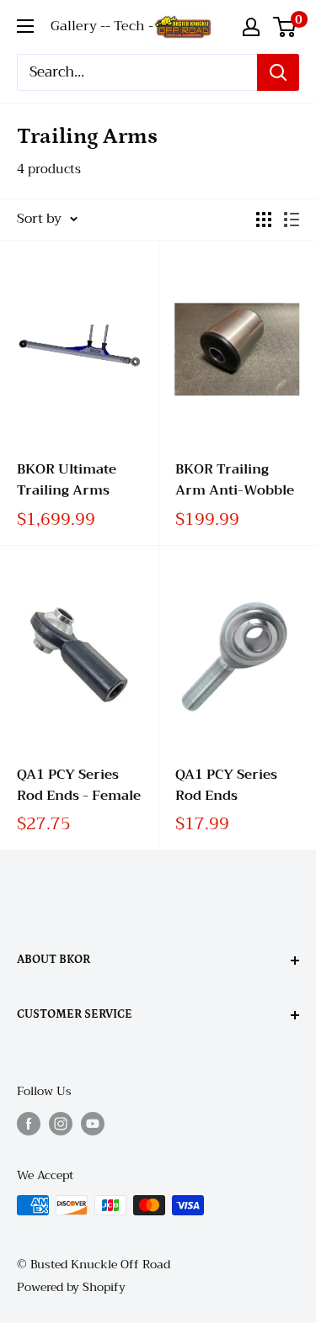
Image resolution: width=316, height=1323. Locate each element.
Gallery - (78, 26)
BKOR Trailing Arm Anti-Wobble (234, 480)
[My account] (251, 27)
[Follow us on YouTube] (92, 1124)
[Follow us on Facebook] (28, 1124)
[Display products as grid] (263, 219)
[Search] (278, 72)
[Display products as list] (291, 219)
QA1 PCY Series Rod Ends (226, 786)
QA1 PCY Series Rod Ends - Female (79, 786)
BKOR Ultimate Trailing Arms (66, 480)
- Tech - (129, 26)
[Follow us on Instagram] (60, 1124)
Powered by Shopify (71, 1287)
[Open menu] (25, 26)
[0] (285, 27)
